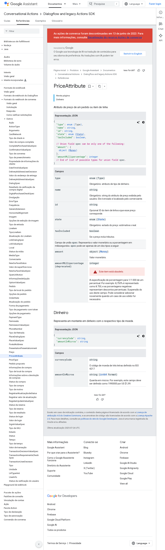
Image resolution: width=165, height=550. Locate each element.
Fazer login (155, 4)
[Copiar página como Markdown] (99, 86)
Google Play (126, 478)
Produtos (74, 70)
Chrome (124, 452)
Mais (75, 3)
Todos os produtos (56, 530)
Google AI (52, 525)
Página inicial (60, 70)
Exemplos (40, 20)
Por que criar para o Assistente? (63, 452)
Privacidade (75, 543)
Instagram (89, 458)
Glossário (57, 20)
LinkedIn (88, 463)
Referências (23, 20)
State (79, 134)
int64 (103, 374)
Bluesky (88, 452)
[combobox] (103, 4)
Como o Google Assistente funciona (60, 459)
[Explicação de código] (138, 122)
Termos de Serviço (56, 543)
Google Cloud (126, 473)
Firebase (124, 458)
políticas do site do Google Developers (99, 419)
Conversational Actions (21, 14)
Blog (86, 447)
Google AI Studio (128, 463)
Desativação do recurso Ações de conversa (115, 37)
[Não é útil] (143, 70)
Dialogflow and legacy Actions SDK (69, 14)
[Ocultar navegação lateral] (39, 544)
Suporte (51, 470)
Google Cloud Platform (58, 519)
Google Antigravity (129, 468)
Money (72, 150)
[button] (21, 45)
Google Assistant (91, 70)
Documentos (55, 3)
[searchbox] (21, 31)
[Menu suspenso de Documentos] (66, 4)
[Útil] (138, 70)
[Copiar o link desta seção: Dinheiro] (71, 313)
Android (124, 447)
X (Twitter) (89, 468)
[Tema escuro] (143, 122)
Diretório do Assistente (58, 465)
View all (124, 483)
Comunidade (53, 476)
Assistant (30, 4)
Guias (7, 20)
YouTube (88, 473)
